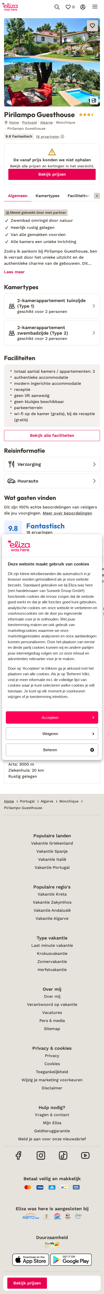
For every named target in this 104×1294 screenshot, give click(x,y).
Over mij (52, 996)
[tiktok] (63, 1159)
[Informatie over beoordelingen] (62, 136)
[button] (52, 40)
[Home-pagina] (10, 7)
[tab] (18, 195)
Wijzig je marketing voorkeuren (52, 1079)
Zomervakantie (52, 961)
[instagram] (41, 1159)
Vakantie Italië (52, 859)
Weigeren (50, 734)
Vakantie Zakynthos (52, 902)
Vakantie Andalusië (52, 910)
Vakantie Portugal (52, 867)
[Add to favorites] (92, 25)
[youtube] (85, 1159)
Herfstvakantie (52, 969)
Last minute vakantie (52, 945)
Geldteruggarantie (52, 1130)
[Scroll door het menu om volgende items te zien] (97, 196)
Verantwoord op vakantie (52, 1004)
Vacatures (52, 1012)
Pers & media (52, 1020)
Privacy (52, 1055)
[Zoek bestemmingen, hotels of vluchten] (57, 7)
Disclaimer (52, 1088)
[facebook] (19, 1159)
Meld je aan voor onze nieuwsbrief (52, 1139)
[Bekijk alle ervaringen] (34, 136)
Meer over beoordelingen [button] (67, 513)
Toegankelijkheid (52, 1071)
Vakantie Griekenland (52, 843)
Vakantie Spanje (52, 851)
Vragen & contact (52, 1114)
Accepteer (50, 717)
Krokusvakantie (52, 953)
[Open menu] (95, 7)
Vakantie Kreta (52, 894)
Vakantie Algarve (52, 918)
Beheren (50, 750)
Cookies (52, 1063)
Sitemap (52, 1028)
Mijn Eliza (52, 1122)
